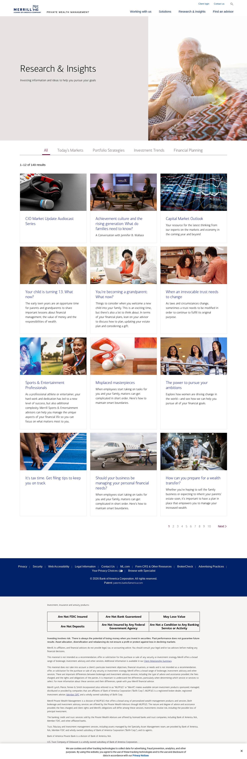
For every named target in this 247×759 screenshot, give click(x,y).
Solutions (165, 11)
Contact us (219, 4)
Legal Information (85, 566)
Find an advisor (223, 11)
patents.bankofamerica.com (128, 582)
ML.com (125, 566)
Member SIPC (72, 694)
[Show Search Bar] (232, 4)
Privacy (22, 566)
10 (209, 526)
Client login (203, 4)
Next (221, 526)
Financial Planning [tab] (188, 150)
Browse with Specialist (141, 570)
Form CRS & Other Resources (153, 566)
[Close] (241, 751)
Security (38, 566)
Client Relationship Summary (158, 661)
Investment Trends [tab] (149, 150)
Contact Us (108, 566)
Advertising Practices (211, 566)
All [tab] (46, 150)
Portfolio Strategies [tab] (109, 150)
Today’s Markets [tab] (70, 150)
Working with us (140, 11)
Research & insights (192, 11)
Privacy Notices (141, 755)
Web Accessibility (58, 566)
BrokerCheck (185, 566)
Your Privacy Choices (105, 570)
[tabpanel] (123, 347)
